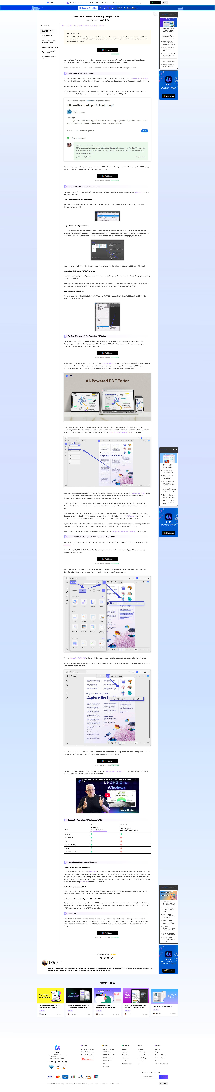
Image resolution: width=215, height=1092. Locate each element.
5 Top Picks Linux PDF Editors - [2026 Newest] (169, 471)
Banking (124, 1049)
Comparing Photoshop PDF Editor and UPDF (49, 52)
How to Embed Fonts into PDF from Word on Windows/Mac (169, 477)
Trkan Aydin (101, 1014)
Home (63, 26)
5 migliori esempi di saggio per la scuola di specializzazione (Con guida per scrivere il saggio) (168, 36)
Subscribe (163, 1076)
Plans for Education (87, 1055)
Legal (124, 1061)
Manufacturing (127, 1064)
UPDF (51, 3)
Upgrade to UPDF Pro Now (98, 831)
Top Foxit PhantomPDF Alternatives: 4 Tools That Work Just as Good (169, 483)
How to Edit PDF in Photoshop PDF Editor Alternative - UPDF (50, 46)
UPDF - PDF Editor (107, 363)
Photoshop (93, 872)
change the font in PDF (78, 658)
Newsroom (141, 1061)
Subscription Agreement (94, 1083)
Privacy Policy (73, 1083)
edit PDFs (67, 545)
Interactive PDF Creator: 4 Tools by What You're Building (169, 939)
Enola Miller (129, 1014)
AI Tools (104, 1064)
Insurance (125, 1058)
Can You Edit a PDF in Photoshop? (47, 30)
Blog (139, 1064)
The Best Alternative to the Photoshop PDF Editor (49, 41)
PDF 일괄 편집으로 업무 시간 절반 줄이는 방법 (169, 65)
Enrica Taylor (89, 20)
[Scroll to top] (211, 1088)
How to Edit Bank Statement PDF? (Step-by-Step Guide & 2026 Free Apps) (169, 496)
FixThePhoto (84, 882)
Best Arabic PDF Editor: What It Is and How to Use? (169, 49)
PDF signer (130, 516)
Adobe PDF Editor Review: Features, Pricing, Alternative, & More (168, 922)
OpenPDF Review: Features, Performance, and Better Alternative (169, 928)
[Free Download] (155, 2)
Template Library (160, 1055)
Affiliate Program (143, 1058)
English (164, 1083)
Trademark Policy (117, 1083)
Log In (165, 3)
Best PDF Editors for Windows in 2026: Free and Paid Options (168, 916)
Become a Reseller (143, 1055)
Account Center (160, 1058)
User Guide (158, 1049)
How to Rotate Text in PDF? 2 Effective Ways (169, 60)
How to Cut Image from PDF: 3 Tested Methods (169, 933)
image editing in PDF (138, 493)
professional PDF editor (140, 78)
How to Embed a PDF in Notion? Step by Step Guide (169, 502)
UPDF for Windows (108, 1049)
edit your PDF (139, 192)
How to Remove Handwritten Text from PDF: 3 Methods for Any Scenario (169, 903)
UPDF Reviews (142, 1052)
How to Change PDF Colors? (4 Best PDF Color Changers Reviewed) (169, 489)
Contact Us (158, 1061)
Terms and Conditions (83, 1083)
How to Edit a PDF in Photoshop (47, 36)
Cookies (103, 1083)
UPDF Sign (105, 1066)
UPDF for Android (107, 1058)
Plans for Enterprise (87, 1052)
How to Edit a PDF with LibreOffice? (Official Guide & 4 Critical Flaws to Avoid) (169, 30)
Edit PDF (69, 26)
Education (125, 1055)
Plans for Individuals (87, 1049)
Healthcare (125, 1052)
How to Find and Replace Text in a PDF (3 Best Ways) (169, 909)
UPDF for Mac (106, 1052)
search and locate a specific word (120, 432)
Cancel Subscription (161, 1064)
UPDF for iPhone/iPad (109, 1055)
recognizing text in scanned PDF (123, 531)
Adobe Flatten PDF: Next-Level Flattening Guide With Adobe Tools (169, 43)
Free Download (155, 3)
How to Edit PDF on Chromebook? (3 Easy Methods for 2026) (168, 466)
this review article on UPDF (115, 771)
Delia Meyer (44, 1014)
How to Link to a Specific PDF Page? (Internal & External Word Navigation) (169, 55)
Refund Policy (108, 1083)
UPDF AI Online (107, 1061)
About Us (140, 1049)
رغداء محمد (158, 1013)
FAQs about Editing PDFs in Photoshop (49, 57)
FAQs (156, 1052)
